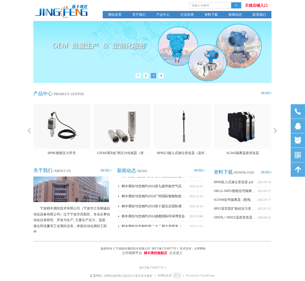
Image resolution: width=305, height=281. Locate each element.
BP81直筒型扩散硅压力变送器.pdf (236, 208)
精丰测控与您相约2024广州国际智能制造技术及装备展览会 (155, 195)
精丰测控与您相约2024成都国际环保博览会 (153, 215)
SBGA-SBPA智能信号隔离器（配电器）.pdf (236, 191)
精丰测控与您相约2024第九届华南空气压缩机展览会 (155, 185)
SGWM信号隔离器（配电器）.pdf (236, 200)
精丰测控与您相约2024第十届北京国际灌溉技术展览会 (155, 205)
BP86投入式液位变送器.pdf (233, 182)
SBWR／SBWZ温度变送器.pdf (236, 217)
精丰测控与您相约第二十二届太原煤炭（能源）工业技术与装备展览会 (155, 225)
